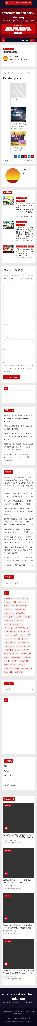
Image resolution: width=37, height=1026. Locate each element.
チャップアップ (10, 635)
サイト (5, 350)
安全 (7, 661)
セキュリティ (24, 632)
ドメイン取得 (10, 643)
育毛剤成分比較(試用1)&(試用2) (15, 565)
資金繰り (8, 672)
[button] (27, 40)
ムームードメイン (24, 28)
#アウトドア (23, 598)
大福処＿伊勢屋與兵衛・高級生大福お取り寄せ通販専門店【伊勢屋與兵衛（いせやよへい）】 (18, 436)
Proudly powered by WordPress (12, 1012)
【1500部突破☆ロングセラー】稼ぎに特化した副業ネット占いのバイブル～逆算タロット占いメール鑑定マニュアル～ (18, 540)
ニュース (15, 28)
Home (9, 1018)
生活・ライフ (8, 805)
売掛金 (26, 657)
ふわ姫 (27, 617)
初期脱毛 (16, 657)
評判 (17, 668)
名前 (6, 324)
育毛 (22, 665)
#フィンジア (21, 606)
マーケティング (20, 200)
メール (6, 337)
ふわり (17, 617)
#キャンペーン (10, 602)
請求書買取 (27, 668)
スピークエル (18, 33)
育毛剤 (29, 30)
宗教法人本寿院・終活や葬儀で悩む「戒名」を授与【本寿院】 (17, 881)
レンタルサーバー (11, 654)
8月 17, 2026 (20, 216)
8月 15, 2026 (20, 258)
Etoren (8, 617)
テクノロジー (10, 639)
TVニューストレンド (8, 49)
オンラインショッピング (13, 624)
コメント (7, 283)
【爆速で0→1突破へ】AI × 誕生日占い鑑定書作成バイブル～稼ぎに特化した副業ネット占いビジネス (18, 550)
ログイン (7, 771)
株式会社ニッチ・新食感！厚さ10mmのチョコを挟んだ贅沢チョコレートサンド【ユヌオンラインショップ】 (18, 447)
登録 (5, 766)
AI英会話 (20, 613)
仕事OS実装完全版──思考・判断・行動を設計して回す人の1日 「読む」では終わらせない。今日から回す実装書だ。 (18, 522)
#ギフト (23, 602)
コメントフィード (10, 780)
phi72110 (16, 57)
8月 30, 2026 (9, 840)
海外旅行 (24, 661)
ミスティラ (28, 160)
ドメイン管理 (24, 643)
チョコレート (24, 635)
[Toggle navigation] (23, 40)
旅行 (14, 661)
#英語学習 (20, 609)
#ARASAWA (9, 598)
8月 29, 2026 (9, 931)
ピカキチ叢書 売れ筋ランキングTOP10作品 (18, 1022)
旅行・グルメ (8, 896)
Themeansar (18, 1014)
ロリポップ (26, 654)
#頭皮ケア (9, 613)
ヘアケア (8, 650)
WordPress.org (9, 785)
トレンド (9, 28)
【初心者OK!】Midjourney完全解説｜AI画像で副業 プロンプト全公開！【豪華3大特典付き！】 (18, 511)
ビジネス (31, 246)
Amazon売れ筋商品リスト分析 (21, 1018)
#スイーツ (9, 606)
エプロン (19, 621)
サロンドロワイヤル (20, 30)
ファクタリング (9, 30)
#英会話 (8, 609)
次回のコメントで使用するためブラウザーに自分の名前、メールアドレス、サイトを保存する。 (18, 368)
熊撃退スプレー (10, 665)
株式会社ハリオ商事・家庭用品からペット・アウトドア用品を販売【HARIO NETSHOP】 (18, 418)
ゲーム (8, 628)
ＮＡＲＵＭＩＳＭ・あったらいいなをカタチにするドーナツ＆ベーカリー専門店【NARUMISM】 (18, 457)
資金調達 (19, 672)
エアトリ (8, 621)
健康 (7, 657)
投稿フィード (8, 775)
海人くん (8, 160)
